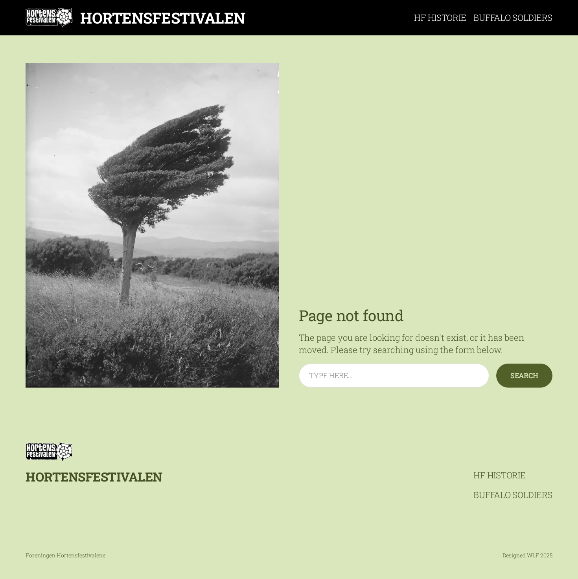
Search (524, 375)
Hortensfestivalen (162, 18)
